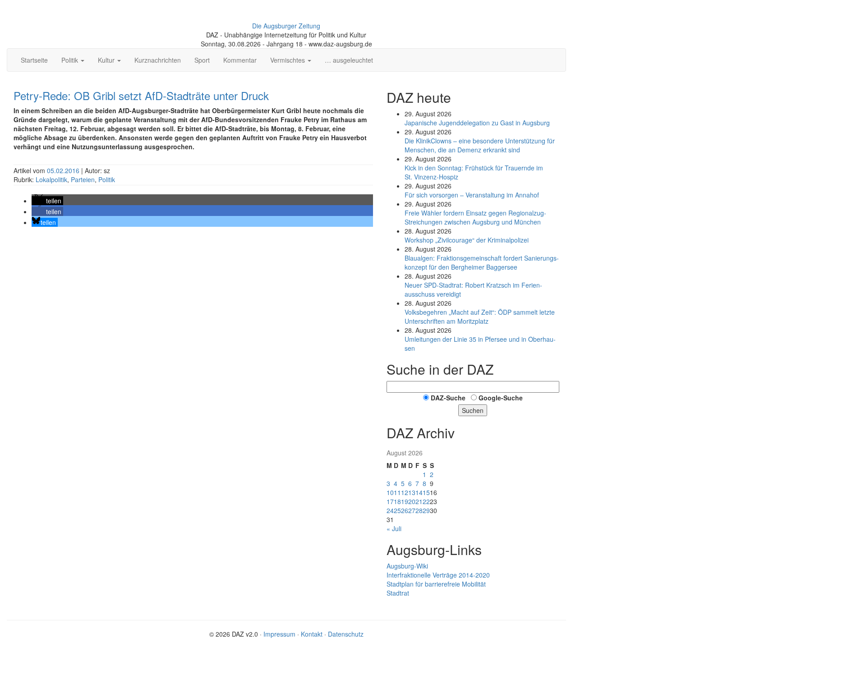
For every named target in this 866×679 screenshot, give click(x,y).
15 (426, 492)
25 (397, 510)
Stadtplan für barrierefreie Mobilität (436, 583)
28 (419, 510)
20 (411, 501)
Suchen (473, 410)
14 (419, 492)
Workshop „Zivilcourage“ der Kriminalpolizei (467, 239)
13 (411, 492)
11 (397, 492)
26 (404, 510)
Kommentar (240, 59)
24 (390, 510)
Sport (202, 59)
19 (404, 501)
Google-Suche (501, 397)
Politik (106, 179)
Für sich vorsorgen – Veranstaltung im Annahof (472, 194)
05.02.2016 (64, 170)
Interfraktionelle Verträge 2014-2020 (438, 574)
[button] (47, 200)
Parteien (83, 179)
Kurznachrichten (157, 59)
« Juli (394, 528)
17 (390, 501)
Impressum (279, 633)
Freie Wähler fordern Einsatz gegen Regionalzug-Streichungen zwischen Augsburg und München (475, 217)
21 (419, 501)
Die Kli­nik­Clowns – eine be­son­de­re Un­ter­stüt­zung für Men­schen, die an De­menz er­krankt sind (480, 145)
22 (426, 501)
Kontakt (311, 633)
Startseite (34, 59)
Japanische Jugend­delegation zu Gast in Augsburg (477, 122)
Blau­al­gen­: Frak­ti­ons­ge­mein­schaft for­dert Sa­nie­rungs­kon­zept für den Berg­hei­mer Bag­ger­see (482, 262)
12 (404, 492)
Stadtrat (398, 592)
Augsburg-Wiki (407, 565)
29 (426, 510)
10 (390, 492)
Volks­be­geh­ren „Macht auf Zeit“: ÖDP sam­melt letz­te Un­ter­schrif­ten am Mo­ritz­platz (480, 316)
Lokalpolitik (51, 179)
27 (411, 510)
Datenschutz (346, 633)
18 (397, 501)
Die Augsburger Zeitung (286, 25)
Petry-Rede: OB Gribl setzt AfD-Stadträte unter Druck (141, 95)
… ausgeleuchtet (349, 59)
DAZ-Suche (448, 397)
